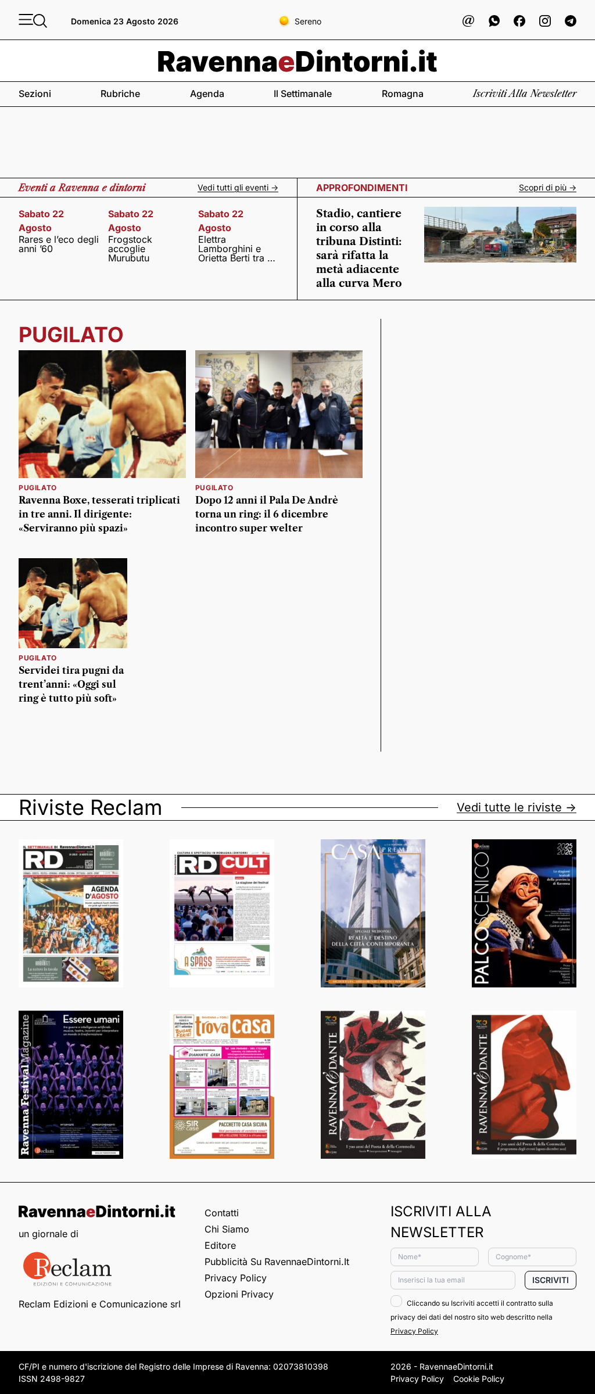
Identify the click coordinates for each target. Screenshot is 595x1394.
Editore (220, 1245)
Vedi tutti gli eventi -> (238, 188)
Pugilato (38, 487)
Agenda (207, 93)
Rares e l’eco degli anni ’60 (59, 244)
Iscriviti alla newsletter (524, 93)
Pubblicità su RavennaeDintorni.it (277, 1261)
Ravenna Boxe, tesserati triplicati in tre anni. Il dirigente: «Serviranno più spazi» (99, 514)
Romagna (403, 93)
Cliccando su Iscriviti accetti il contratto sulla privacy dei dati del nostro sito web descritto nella (471, 1317)
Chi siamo (227, 1229)
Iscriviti (550, 1280)
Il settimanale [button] (303, 93)
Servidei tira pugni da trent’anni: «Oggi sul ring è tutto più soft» (71, 684)
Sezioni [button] (35, 93)
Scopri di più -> (547, 188)
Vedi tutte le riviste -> (516, 807)
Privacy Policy (236, 1278)
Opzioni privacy (239, 1294)
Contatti (222, 1213)
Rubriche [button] (120, 93)
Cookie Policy (478, 1379)
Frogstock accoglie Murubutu (130, 249)
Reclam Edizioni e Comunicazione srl (100, 1304)
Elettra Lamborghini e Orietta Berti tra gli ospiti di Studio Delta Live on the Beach (238, 249)
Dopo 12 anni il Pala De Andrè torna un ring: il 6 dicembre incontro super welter (266, 514)
